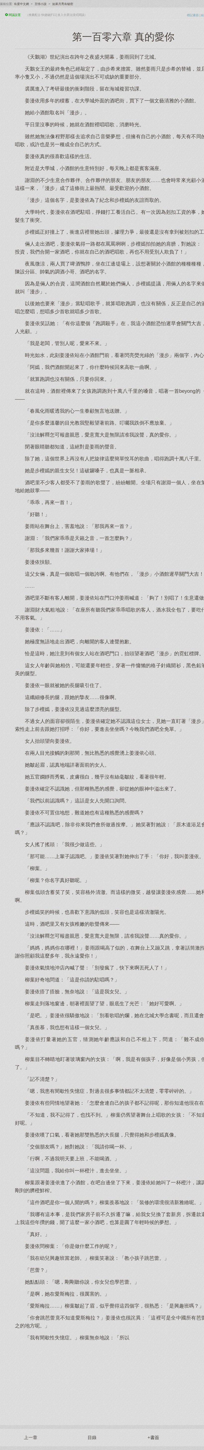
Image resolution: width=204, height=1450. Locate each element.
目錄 (92, 1437)
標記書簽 (193, 15)
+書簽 (153, 1437)
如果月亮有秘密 (62, 4)
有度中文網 (21, 4)
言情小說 (41, 4)
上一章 (30, 1437)
